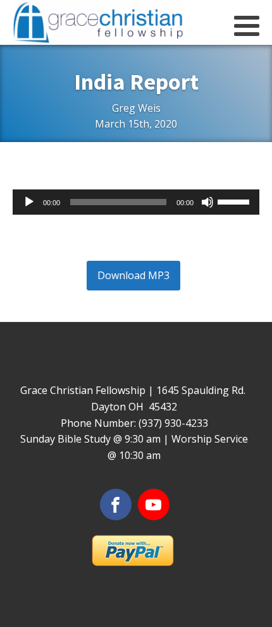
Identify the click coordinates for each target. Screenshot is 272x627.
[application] (136, 202)
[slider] (235, 200)
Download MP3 (133, 275)
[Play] (29, 202)
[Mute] (207, 202)
